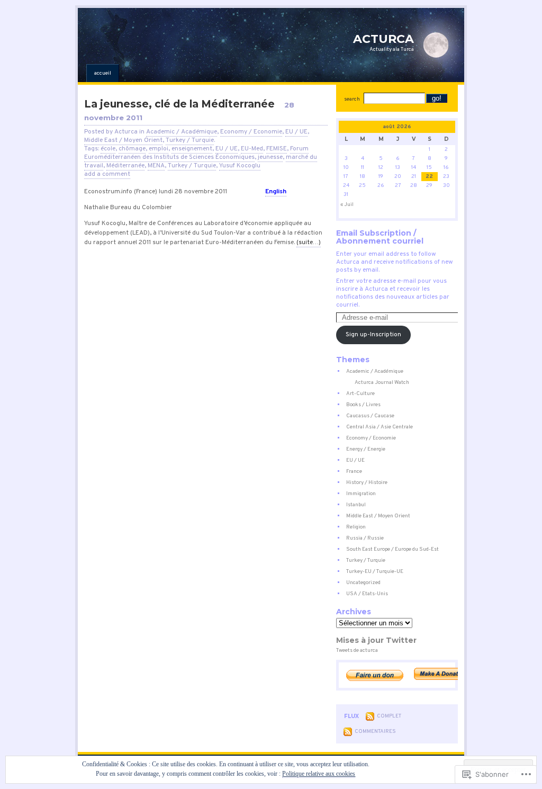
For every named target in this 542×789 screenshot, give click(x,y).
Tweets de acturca (357, 650)
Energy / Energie (365, 449)
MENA (156, 166)
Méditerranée (125, 166)
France (354, 471)
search (352, 99)
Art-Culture (360, 393)
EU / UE (296, 132)
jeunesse (270, 157)
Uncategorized (363, 582)
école (108, 149)
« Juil (347, 204)
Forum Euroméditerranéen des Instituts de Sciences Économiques (196, 153)
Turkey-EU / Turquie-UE (374, 571)
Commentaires (375, 731)
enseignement (191, 149)
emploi (158, 149)
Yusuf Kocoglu (239, 166)
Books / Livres (363, 404)
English (275, 191)
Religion (356, 527)
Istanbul (356, 504)
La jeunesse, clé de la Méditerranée (179, 103)
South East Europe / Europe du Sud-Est (392, 549)
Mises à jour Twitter (376, 640)
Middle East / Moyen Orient (123, 140)
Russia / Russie (365, 538)
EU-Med (252, 149)
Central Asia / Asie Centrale (379, 427)
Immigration (361, 493)
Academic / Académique (181, 132)
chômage (132, 149)
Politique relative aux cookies (318, 773)
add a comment (107, 174)
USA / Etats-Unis (367, 593)
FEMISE (276, 149)
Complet (389, 716)
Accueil (102, 73)
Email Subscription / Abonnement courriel (379, 237)
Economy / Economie (251, 132)
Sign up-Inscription (373, 334)
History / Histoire (366, 482)
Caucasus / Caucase (370, 416)
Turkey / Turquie (190, 140)
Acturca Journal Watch (382, 382)
